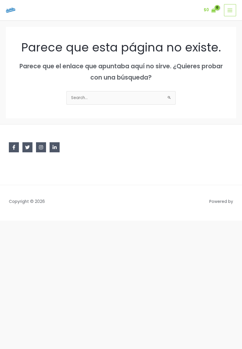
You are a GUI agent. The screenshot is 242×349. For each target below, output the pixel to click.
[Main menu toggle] (230, 10)
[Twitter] (27, 147)
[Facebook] (14, 147)
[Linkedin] (55, 147)
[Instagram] (41, 147)
